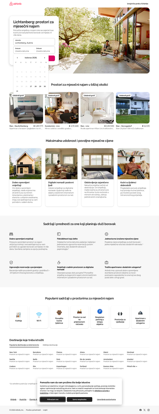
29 (40, 86)
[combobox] (34, 42)
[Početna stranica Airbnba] (15, 3)
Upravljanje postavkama (106, 399)
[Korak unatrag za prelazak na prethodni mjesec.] (17, 57)
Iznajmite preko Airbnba (137, 3)
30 (45, 86)
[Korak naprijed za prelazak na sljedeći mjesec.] (44, 57)
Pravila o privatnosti (33, 410)
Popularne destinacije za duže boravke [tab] (24, 345)
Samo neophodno (80, 399)
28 (35, 86)
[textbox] (23, 51)
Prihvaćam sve (52, 399)
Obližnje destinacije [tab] (50, 345)
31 (17, 91)
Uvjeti (45, 410)
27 (31, 86)
